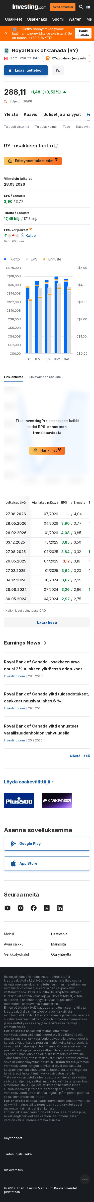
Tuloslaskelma (46, 127)
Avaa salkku (14, 944)
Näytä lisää (80, 756)
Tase (66, 127)
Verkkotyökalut (16, 954)
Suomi (58, 19)
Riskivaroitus (13, 1170)
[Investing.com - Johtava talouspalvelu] (29, 7)
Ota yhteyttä (61, 954)
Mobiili (9, 934)
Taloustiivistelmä (16, 127)
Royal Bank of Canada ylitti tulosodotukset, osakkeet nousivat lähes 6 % (46, 697)
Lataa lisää (47, 622)
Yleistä (11, 114)
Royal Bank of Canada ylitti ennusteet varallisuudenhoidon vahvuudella (41, 729)
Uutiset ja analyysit (62, 114)
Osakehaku (37, 19)
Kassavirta (83, 127)
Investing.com (14, 676)
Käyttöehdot (13, 1138)
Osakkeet (13, 19)
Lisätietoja (59, 934)
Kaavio (30, 114)
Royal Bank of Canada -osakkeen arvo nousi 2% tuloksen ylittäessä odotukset (43, 665)
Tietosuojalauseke (18, 1154)
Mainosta (58, 944)
